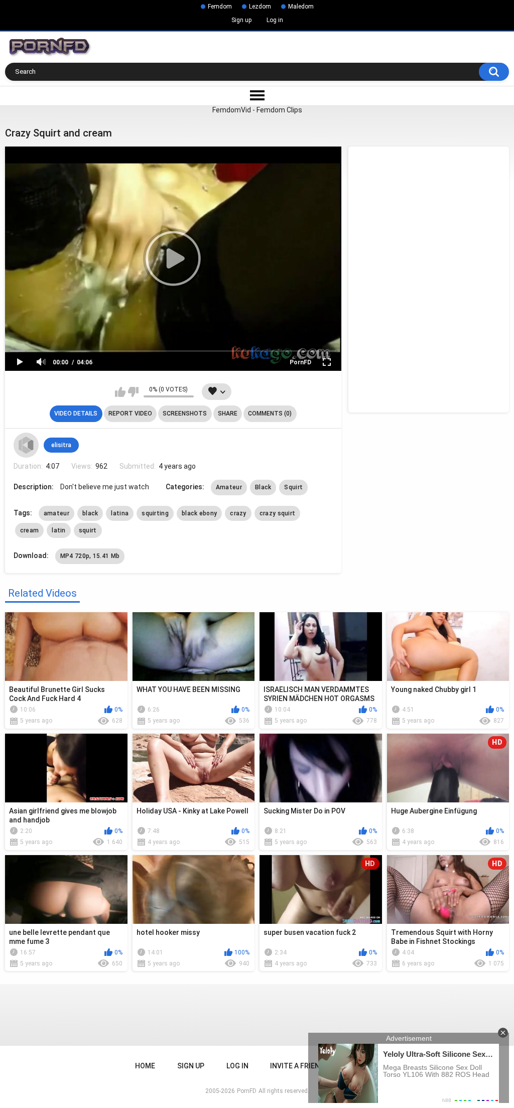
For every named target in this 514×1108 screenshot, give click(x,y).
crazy (238, 513)
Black (263, 487)
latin (59, 530)
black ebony (199, 513)
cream (29, 530)
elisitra (61, 445)
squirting (155, 513)
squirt (88, 530)
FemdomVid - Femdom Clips (257, 110)
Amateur (229, 487)
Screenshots (185, 413)
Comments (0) (270, 413)
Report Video (130, 413)
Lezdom (260, 6)
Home (145, 1066)
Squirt (293, 487)
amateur (56, 513)
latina (119, 513)
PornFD (300, 362)
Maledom (301, 6)
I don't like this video (133, 392)
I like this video (120, 392)
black (90, 513)
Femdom (220, 6)
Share (227, 413)
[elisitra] (26, 445)
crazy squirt (278, 513)
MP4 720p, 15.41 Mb (89, 556)
